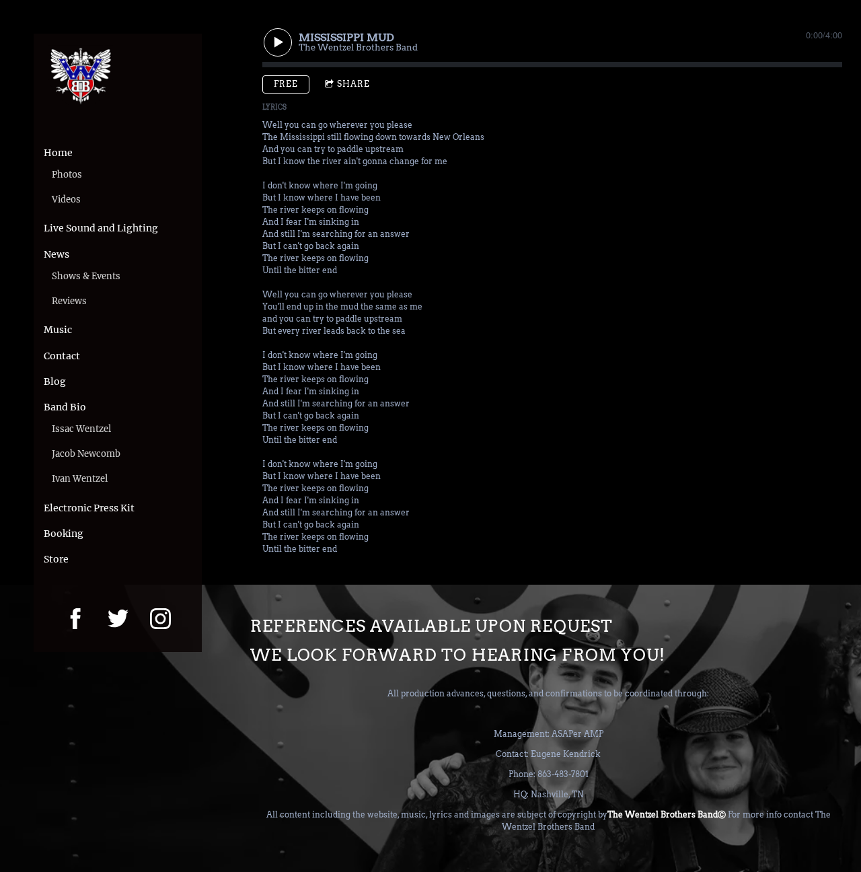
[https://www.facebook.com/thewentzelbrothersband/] (75, 618)
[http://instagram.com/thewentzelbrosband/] (160, 618)
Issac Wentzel (81, 429)
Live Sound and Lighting (101, 228)
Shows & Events (86, 276)
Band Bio (65, 407)
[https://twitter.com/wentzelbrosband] (118, 618)
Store (56, 559)
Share (353, 84)
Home (58, 153)
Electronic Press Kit (89, 508)
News (56, 254)
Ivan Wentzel (80, 478)
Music (58, 330)
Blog (55, 381)
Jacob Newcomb (86, 454)
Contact (62, 356)
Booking (63, 534)
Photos (67, 174)
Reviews (69, 301)
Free (286, 84)
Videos (66, 199)
